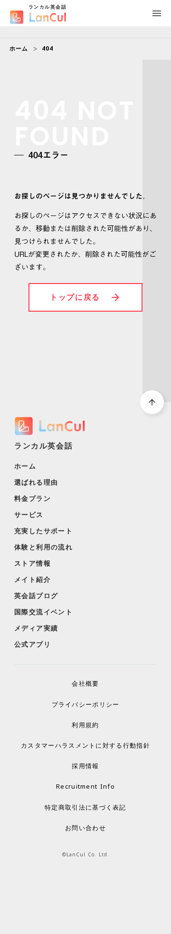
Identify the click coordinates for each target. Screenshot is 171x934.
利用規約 (85, 725)
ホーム (19, 48)
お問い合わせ (85, 827)
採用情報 (85, 765)
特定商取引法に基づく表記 (85, 807)
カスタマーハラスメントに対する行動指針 (85, 745)
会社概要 (85, 683)
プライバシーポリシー (86, 704)
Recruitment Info (85, 786)
